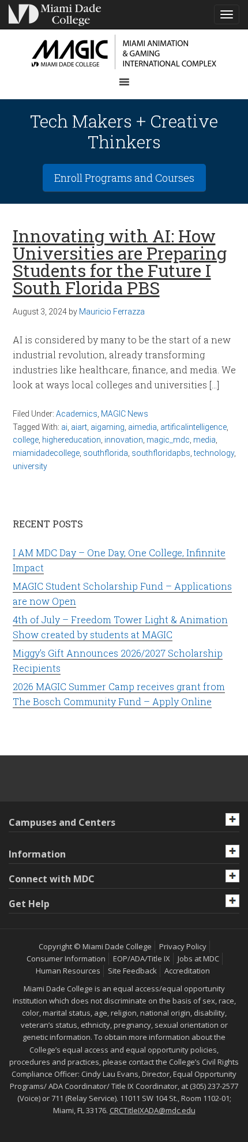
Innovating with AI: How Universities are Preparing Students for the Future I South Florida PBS (120, 261)
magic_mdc (168, 439)
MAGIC (124, 52)
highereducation (71, 439)
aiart (79, 427)
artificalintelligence (193, 427)
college (26, 439)
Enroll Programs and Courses (124, 178)
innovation (123, 439)
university (30, 466)
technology (214, 453)
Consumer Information (66, 958)
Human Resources (68, 970)
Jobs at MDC (198, 958)
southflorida (105, 453)
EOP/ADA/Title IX (141, 958)
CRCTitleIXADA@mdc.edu (153, 1110)
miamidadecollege (46, 453)
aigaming (108, 427)
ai (64, 427)
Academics (76, 413)
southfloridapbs (160, 453)
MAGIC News (124, 413)
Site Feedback (132, 970)
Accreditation (187, 970)
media (204, 439)
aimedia (142, 427)
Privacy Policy (182, 946)
